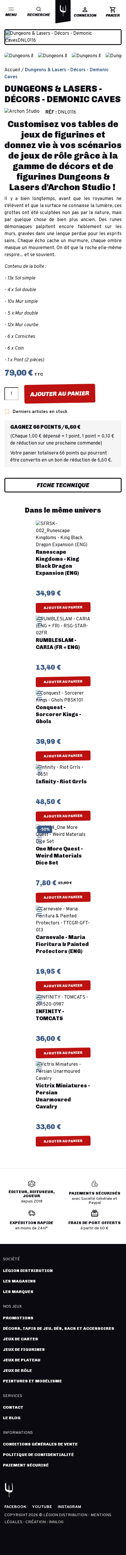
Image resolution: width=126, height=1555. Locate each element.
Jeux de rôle (17, 1370)
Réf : (51, 112)
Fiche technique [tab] (63, 485)
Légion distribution (28, 1270)
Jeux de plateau (21, 1360)
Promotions (18, 1317)
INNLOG (56, 1522)
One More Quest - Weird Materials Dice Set (59, 856)
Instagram (69, 1506)
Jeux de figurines (24, 1349)
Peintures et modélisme (32, 1381)
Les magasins (19, 1281)
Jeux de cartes (20, 1339)
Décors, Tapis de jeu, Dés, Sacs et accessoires (58, 1328)
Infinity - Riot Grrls (61, 781)
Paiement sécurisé (26, 1465)
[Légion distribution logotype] (63, 10)
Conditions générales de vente (40, 1444)
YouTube (42, 1506)
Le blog (12, 1417)
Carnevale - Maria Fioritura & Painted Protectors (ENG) (62, 944)
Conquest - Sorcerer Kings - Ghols (58, 714)
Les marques (18, 1291)
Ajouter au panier (59, 394)
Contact (13, 1407)
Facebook (15, 1506)
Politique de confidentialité (38, 1454)
